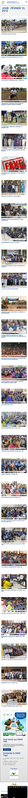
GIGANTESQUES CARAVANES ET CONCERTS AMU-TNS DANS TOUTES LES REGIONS (13, 359)
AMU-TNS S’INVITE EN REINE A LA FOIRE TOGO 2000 (13, 590)
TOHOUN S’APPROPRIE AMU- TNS (9, 762)
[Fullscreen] (24, 787)
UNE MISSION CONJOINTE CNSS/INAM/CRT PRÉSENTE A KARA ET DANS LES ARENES (12, 104)
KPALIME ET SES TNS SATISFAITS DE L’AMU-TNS (13, 659)
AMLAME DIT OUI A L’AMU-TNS (9, 682)
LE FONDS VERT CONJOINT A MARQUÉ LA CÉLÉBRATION (11, 127)
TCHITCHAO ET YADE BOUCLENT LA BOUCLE (12, 80)
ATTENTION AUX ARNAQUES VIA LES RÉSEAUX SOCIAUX (13, 173)
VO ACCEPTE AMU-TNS (7, 404)
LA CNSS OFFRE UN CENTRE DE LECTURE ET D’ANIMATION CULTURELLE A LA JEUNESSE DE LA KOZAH (13, 336)
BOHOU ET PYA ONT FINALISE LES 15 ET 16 (12, 57)
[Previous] (13, 787)
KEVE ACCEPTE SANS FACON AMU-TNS (10, 497)
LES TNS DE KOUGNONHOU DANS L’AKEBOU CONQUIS (12, 716)
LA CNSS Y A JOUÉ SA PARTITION (9, 289)
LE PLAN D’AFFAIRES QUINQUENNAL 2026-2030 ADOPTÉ (13, 150)
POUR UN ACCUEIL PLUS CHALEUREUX (11, 196)
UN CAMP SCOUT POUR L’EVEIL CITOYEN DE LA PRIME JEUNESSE (13, 312)
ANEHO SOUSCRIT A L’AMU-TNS (9, 474)
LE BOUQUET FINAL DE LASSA (8, 34)
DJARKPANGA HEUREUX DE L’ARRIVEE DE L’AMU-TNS (13, 637)
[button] (26, 2)
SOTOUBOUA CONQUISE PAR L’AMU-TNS (11, 567)
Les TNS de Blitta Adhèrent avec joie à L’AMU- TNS (13, 544)
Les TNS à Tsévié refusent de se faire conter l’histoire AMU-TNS (13, 521)
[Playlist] (17, 787)
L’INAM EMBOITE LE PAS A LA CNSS (10, 242)
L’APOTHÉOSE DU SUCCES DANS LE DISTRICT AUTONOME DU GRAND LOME (12, 382)
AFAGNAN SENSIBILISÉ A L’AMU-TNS (10, 428)
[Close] (26, 787)
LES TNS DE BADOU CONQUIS (8, 739)
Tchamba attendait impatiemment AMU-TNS (13, 613)
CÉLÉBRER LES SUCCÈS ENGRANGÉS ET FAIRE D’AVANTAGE (12, 220)
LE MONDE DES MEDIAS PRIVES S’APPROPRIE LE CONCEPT (13, 266)
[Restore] (20, 787)
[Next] (15, 787)
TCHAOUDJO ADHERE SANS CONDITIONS (11, 706)
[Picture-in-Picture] (22, 787)
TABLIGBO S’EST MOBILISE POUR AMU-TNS (12, 451)
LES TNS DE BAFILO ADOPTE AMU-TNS (11, 785)
